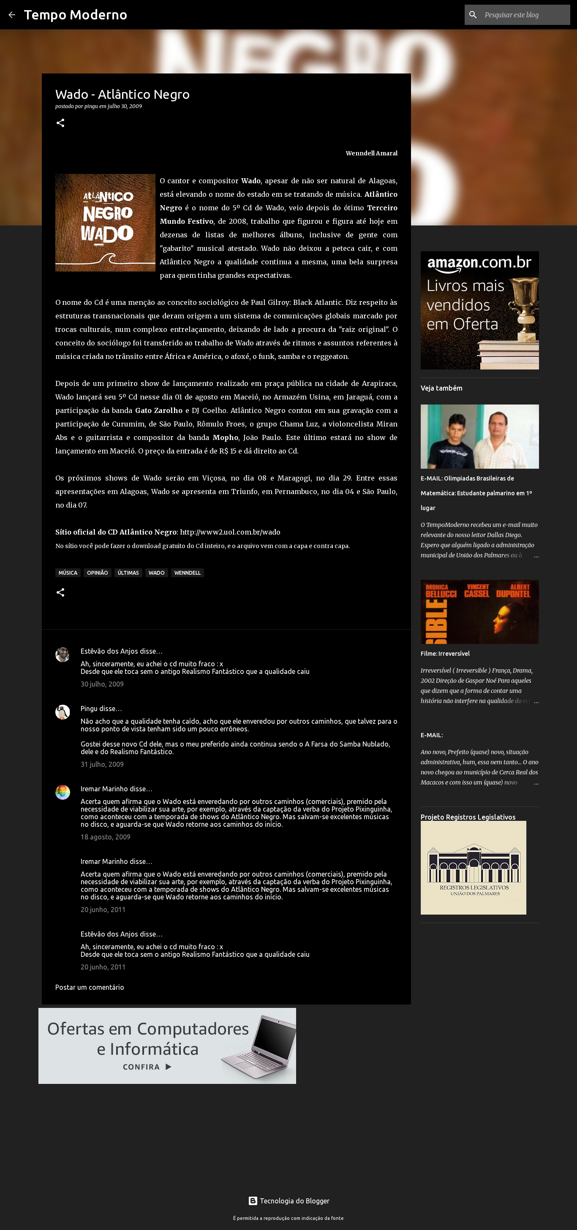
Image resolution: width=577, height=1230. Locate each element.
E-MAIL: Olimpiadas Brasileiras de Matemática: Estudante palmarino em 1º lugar (476, 493)
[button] (60, 123)
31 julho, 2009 (102, 764)
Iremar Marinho (104, 789)
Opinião (97, 573)
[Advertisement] (480, 1056)
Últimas (128, 573)
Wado (157, 573)
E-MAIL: (432, 735)
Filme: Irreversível (445, 653)
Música (68, 573)
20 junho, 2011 (103, 909)
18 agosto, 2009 (106, 837)
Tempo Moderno (76, 14)
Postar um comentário (89, 987)
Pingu (89, 708)
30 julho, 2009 (102, 684)
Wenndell (187, 573)
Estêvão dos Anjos (109, 651)
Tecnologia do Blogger (293, 1201)
